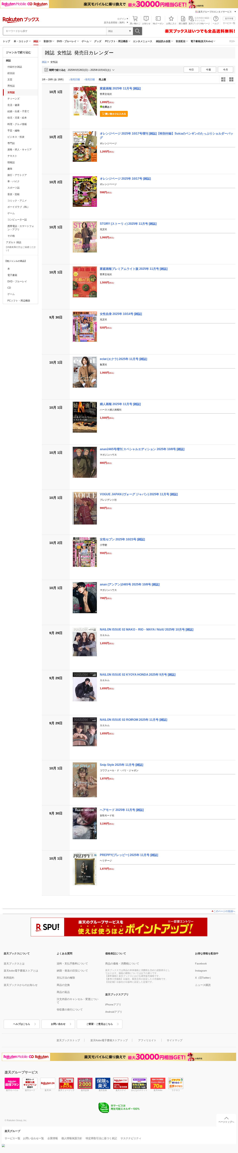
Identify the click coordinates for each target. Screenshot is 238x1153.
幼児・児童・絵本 (17, 117)
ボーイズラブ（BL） (18, 207)
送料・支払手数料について (72, 963)
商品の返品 (63, 992)
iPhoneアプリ (113, 1004)
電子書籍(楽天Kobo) (202, 41)
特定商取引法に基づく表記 (101, 1138)
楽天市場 (229, 18)
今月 (225, 69)
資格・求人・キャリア (19, 149)
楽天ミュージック (66, 1090)
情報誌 (11, 162)
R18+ (232, 41)
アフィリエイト (147, 1040)
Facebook (201, 963)
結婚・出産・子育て (18, 111)
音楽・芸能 (13, 194)
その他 (11, 235)
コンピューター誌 (17, 219)
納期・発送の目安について (72, 970)
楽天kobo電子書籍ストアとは (21, 970)
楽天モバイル (12, 1090)
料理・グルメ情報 (17, 124)
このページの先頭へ (224, 911)
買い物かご (135, 23)
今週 (208, 69)
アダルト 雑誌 (13, 242)
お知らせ (146, 23)
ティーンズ (13, 98)
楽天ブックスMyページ (199, 23)
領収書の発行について (70, 1009)
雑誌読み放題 (163, 41)
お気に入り (171, 23)
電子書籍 (12, 275)
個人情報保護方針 (71, 1138)
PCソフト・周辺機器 (116, 41)
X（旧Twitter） (203, 977)
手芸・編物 (13, 130)
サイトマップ (174, 1040)
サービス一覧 (229, 23)
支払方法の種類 (66, 977)
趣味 (9, 168)
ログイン (121, 19)
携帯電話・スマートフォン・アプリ (20, 228)
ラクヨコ (176, 1090)
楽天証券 (85, 1090)
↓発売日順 (74, 79)
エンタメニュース (142, 41)
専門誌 (11, 143)
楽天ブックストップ (68, 1040)
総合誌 (11, 73)
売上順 (102, 79)
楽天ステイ (121, 1090)
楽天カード (30, 1090)
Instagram (201, 970)
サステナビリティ (130, 1138)
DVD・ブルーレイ (66, 41)
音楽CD (48, 41)
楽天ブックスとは (14, 963)
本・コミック (21, 41)
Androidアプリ (113, 1011)
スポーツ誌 (13, 187)
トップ (6, 41)
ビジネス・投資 (15, 136)
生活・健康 (13, 105)
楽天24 (48, 1090)
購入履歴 (183, 23)
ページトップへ (226, 1122)
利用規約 (9, 977)
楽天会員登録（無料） (115, 22)
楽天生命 (103, 1090)
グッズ (97, 41)
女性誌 (11, 92)
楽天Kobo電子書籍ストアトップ (109, 1040)
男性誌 (11, 85)
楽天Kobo (158, 1090)
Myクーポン (158, 23)
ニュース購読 (203, 984)
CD (9, 287)
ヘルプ (216, 23)
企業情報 (52, 1138)
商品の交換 (63, 984)
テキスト (12, 155)
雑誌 (35, 41)
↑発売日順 (89, 79)
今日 (191, 69)
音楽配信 (180, 41)
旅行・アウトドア (17, 175)
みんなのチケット (139, 1090)
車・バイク (13, 181)
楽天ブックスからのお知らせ (21, 984)
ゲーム (85, 41)
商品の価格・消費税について (122, 963)
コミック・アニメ (17, 200)
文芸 (9, 79)
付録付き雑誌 (14, 66)
